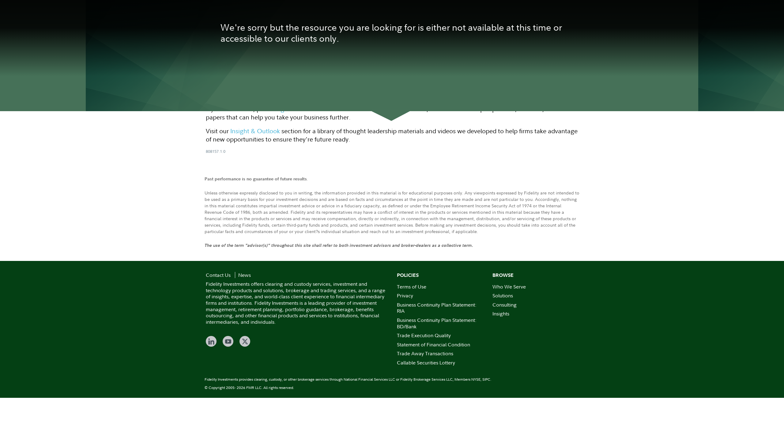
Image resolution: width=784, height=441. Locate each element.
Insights (500, 313)
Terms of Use (411, 286)
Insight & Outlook (255, 131)
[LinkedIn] (211, 341)
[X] (244, 341)
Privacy (405, 295)
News (244, 275)
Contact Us (218, 275)
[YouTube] (228, 341)
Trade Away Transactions (425, 353)
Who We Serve (509, 286)
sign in (285, 109)
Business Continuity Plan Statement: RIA (437, 308)
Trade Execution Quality (424, 335)
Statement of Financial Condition (433, 344)
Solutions (502, 295)
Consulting (504, 304)
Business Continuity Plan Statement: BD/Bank (437, 323)
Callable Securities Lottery (426, 362)
